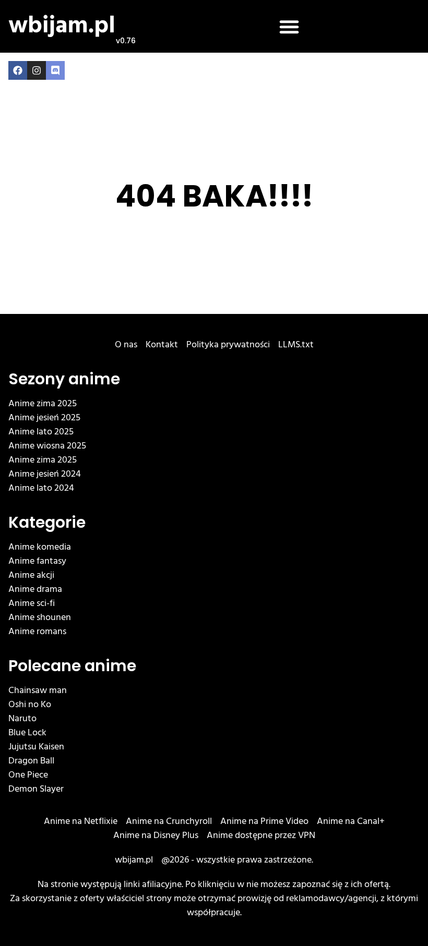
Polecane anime (72, 665)
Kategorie (47, 522)
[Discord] (55, 70)
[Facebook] (17, 70)
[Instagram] (36, 70)
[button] (289, 26)
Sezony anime (64, 379)
